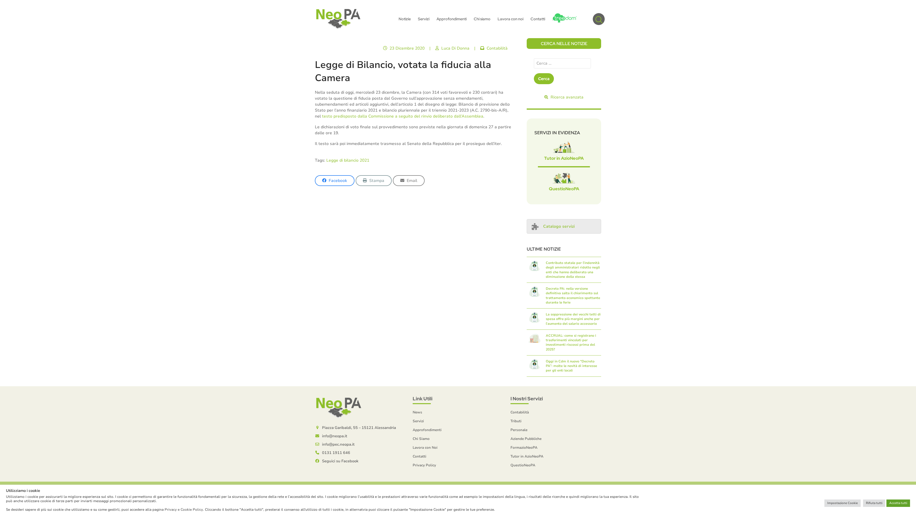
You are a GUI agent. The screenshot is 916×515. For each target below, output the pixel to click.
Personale (518, 429)
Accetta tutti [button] (898, 503)
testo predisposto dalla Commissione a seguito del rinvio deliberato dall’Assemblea (402, 116)
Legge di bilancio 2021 (347, 160)
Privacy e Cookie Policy (184, 509)
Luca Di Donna (455, 48)
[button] (599, 19)
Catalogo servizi (559, 226)
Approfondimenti (427, 429)
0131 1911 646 (336, 452)
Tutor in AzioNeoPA (564, 158)
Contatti (419, 456)
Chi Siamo (421, 438)
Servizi (418, 421)
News (417, 412)
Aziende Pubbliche (525, 438)
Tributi (515, 421)
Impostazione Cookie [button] (842, 503)
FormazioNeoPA (523, 447)
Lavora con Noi (425, 447)
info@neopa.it (334, 436)
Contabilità (497, 48)
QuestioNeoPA (564, 189)
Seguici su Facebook (340, 461)
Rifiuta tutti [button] (874, 503)
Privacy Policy (424, 465)
